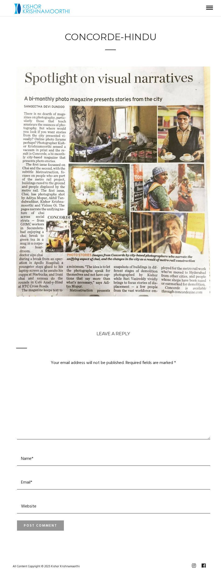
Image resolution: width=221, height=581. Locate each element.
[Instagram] (194, 565)
